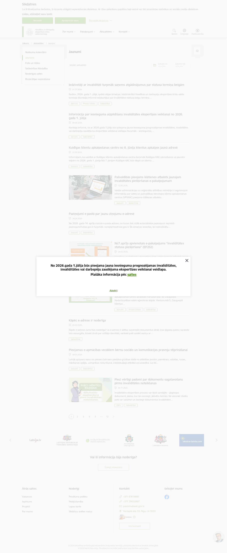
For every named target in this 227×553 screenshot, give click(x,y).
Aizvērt (114, 290)
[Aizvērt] (186, 260)
